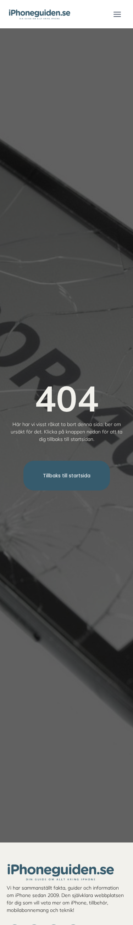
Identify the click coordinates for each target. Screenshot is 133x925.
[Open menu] (117, 14)
